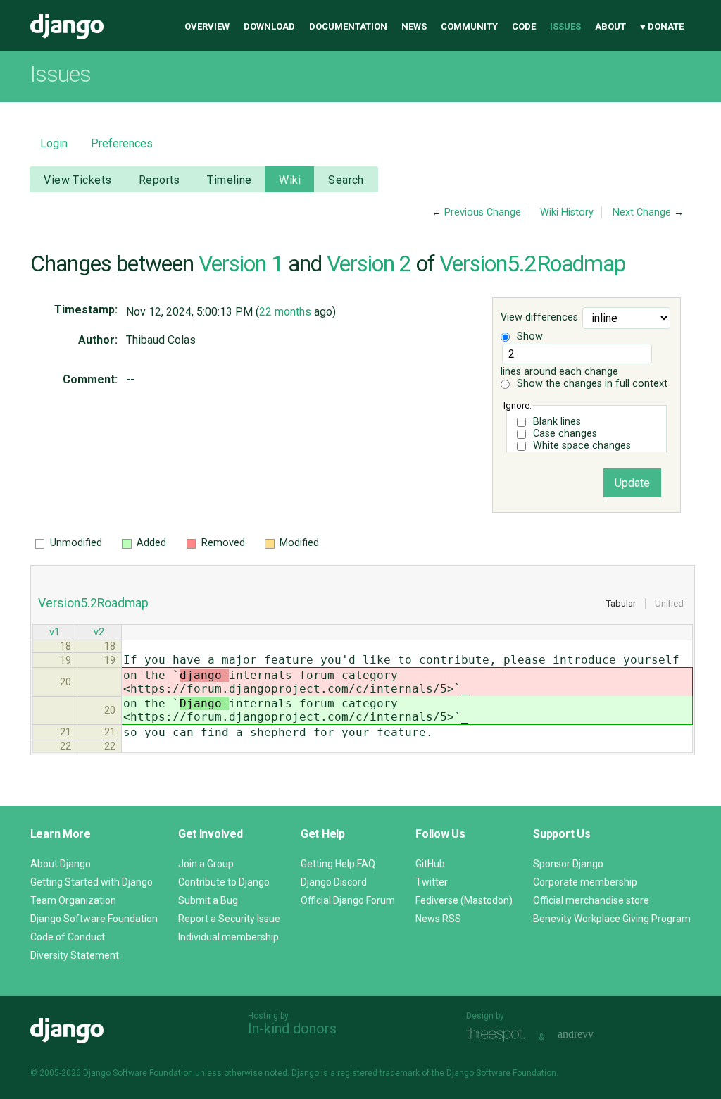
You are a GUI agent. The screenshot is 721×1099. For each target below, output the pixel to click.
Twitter (431, 882)
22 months (285, 311)
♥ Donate (662, 26)
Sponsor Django (568, 863)
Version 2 (369, 263)
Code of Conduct (67, 937)
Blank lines (557, 422)
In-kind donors (292, 1028)
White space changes (582, 446)
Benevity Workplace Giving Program (612, 918)
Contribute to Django (224, 882)
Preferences (122, 143)
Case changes (565, 434)
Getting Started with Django (91, 882)
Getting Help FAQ (338, 863)
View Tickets (77, 180)
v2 (99, 632)
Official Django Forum (348, 900)
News (414, 26)
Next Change (642, 212)
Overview (207, 26)
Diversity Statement (74, 955)
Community (469, 26)
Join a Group (206, 863)
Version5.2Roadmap (532, 263)
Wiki (290, 180)
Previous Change (482, 212)
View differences (539, 318)
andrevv (591, 1035)
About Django (60, 863)
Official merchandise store (591, 900)
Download (269, 26)
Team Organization (73, 900)
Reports (159, 180)
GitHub (430, 863)
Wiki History (567, 212)
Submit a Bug (208, 900)
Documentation (348, 26)
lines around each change (559, 372)
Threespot (499, 1035)
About (610, 26)
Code (524, 26)
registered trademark (378, 1073)
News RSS (438, 918)
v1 (54, 632)
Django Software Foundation (94, 918)
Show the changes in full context (590, 384)
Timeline (229, 180)
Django (67, 26)
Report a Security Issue (229, 918)
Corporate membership (585, 882)
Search (346, 180)
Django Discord (334, 882)
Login (54, 143)
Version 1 (241, 263)
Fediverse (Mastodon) (464, 900)
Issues (565, 26)
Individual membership (228, 937)
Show (528, 336)
